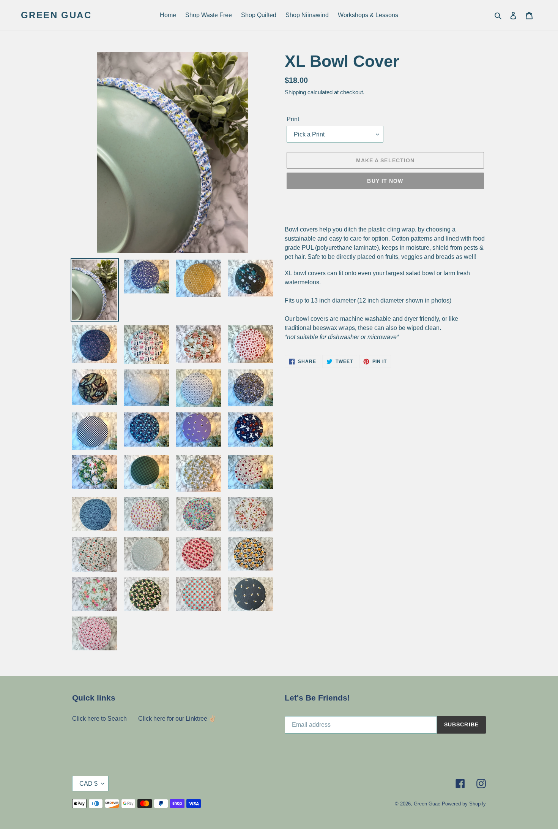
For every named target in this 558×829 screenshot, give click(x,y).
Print (293, 119)
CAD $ (88, 783)
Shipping (295, 92)
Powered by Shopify (464, 804)
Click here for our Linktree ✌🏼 (177, 718)
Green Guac (56, 15)
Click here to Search (99, 718)
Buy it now (385, 181)
